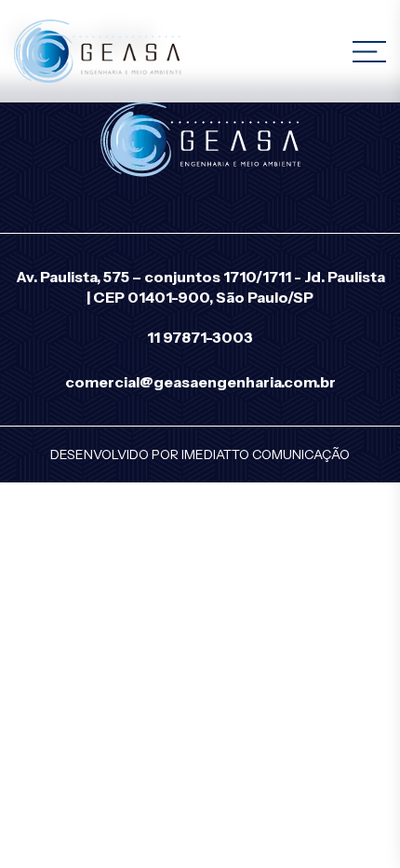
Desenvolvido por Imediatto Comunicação (200, 454)
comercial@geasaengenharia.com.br (200, 382)
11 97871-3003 (200, 337)
